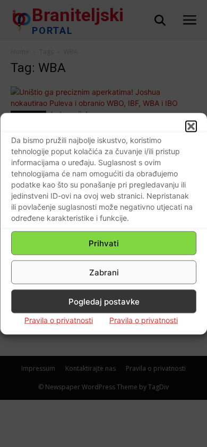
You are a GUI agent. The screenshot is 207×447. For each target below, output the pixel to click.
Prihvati (104, 243)
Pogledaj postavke (104, 301)
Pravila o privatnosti (58, 320)
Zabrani (104, 272)
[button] (191, 126)
